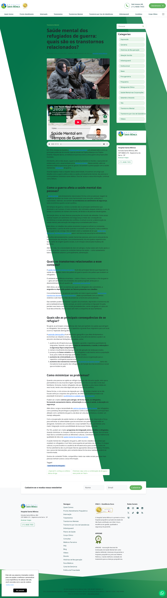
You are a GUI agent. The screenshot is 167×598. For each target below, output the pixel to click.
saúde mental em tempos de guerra (61, 270)
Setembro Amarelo (127, 98)
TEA (122, 103)
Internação (43, 14)
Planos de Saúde (69, 532)
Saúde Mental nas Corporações (132, 92)
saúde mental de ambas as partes (75, 437)
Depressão (125, 39)
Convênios (138, 14)
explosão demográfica (56, 334)
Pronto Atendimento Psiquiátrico (75, 511)
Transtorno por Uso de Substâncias (101, 14)
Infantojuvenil (124, 14)
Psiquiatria (124, 82)
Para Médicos (68, 563)
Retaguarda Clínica (127, 87)
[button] (163, 14)
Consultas (67, 539)
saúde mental (53, 196)
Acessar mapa (123, 157)
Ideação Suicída (126, 55)
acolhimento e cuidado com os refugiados (79, 396)
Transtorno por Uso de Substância (133, 114)
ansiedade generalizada (81, 283)
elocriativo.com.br (93, 594)
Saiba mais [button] (10, 585)
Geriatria (124, 45)
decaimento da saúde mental (88, 362)
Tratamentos (58, 14)
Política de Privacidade (71, 570)
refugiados (59, 168)
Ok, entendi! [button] (20, 590)
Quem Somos (8, 14)
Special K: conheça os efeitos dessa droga (59, 472)
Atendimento (156, 6)
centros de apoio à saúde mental (85, 408)
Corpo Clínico (153, 14)
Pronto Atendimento (27, 14)
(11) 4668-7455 (125, 162)
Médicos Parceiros (70, 542)
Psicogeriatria (126, 76)
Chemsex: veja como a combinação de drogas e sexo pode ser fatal (90, 472)
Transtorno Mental (53, 25)
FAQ (64, 546)
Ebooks (66, 556)
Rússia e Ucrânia (81, 163)
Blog (65, 549)
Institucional (125, 66)
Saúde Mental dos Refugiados (56, 466)
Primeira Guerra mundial (78, 150)
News (123, 71)
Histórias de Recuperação (130, 50)
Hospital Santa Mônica (100, 53)
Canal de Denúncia (70, 567)
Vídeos (123, 119)
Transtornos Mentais (76, 14)
